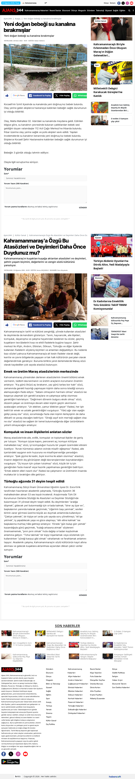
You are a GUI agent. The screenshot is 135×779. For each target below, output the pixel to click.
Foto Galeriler (96, 676)
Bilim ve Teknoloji (53, 684)
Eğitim (48, 695)
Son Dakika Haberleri (121, 687)
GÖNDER (83, 207)
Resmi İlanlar (95, 669)
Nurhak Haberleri (75, 698)
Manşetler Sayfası (97, 680)
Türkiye (49, 706)
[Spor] (111, 72)
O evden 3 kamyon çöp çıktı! (119, 120)
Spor (48, 698)
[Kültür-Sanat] (111, 28)
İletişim (112, 3)
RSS (19, 776)
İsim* (6, 173)
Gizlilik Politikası (118, 673)
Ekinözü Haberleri (75, 687)
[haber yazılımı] (115, 776)
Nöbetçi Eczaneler (97, 698)
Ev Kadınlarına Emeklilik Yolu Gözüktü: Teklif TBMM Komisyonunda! (110, 305)
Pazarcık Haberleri (75, 702)
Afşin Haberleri (74, 676)
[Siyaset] (111, 245)
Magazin (49, 680)
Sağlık (48, 691)
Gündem (49, 669)
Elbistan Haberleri (75, 691)
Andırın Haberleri (75, 680)
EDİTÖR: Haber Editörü (36, 41)
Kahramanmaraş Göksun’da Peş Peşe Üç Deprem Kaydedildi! (120, 321)
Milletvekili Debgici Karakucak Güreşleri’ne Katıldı (107, 92)
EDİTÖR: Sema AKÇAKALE (40, 270)
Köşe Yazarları (96, 673)
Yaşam (48, 717)
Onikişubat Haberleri (76, 713)
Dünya (48, 676)
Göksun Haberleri (75, 695)
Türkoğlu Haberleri (75, 706)
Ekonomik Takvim (119, 684)
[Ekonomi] (111, 285)
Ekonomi (49, 673)
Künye (106, 3)
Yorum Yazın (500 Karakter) (16, 183)
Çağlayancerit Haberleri (78, 684)
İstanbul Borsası (96, 684)
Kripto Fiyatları (96, 695)
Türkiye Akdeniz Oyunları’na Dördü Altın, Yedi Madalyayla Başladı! (111, 264)
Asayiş (17, 18)
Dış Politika (50, 724)
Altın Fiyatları (95, 691)
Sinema (49, 713)
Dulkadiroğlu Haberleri (77, 709)
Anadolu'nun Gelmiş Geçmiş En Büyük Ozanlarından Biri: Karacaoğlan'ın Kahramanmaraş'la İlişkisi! (120, 108)
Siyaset (49, 687)
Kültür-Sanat (20, 235)
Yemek (49, 709)
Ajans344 (8, 18)
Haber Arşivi (117, 680)
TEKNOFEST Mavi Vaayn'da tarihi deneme (118, 334)
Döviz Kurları (95, 687)
